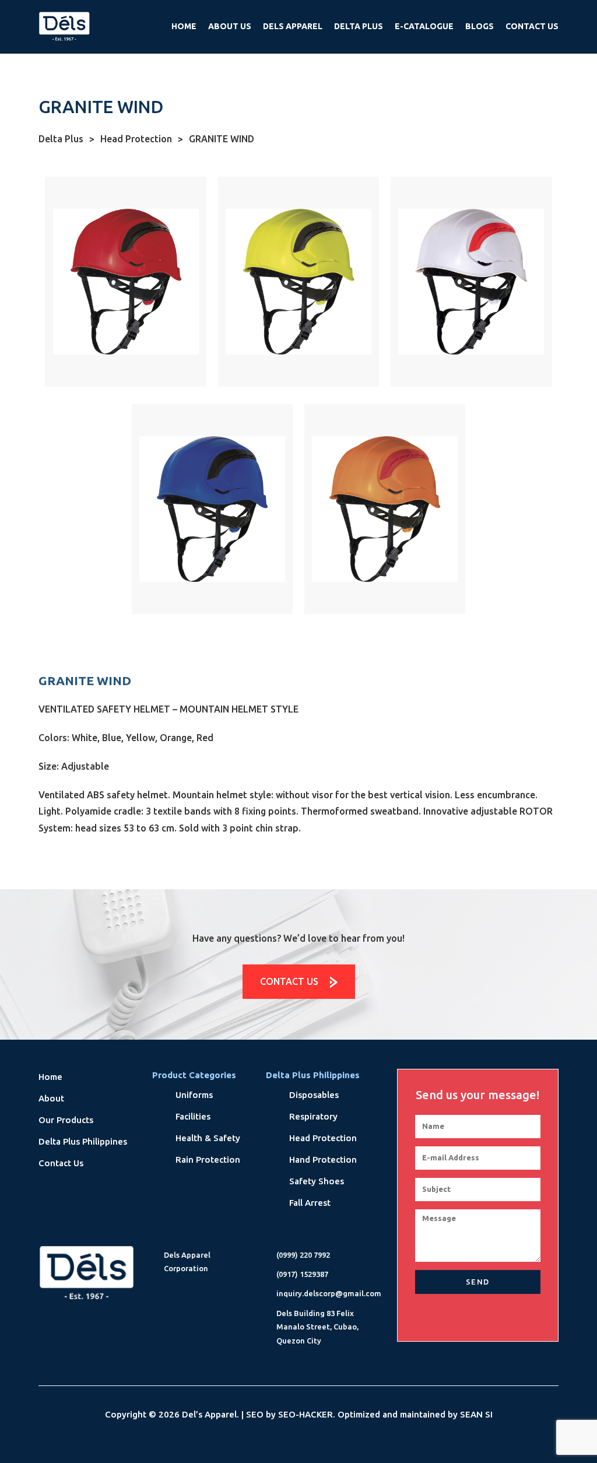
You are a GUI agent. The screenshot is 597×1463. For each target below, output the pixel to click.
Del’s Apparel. (210, 1414)
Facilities (192, 1116)
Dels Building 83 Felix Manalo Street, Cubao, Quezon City (317, 1327)
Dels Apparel (292, 26)
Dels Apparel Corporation (187, 1261)
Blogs (479, 26)
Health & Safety (207, 1138)
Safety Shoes (316, 1181)
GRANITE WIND (221, 139)
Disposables (314, 1095)
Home (183, 26)
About (51, 1098)
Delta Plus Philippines (82, 1141)
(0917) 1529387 (302, 1274)
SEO (255, 1414)
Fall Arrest (310, 1203)
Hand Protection (323, 1159)
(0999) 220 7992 (303, 1255)
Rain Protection (207, 1159)
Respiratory (313, 1116)
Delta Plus (358, 26)
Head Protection (141, 139)
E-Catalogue (424, 26)
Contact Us (532, 26)
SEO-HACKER (305, 1414)
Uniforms (194, 1095)
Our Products (65, 1120)
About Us (229, 26)
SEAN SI (476, 1414)
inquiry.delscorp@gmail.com (328, 1293)
